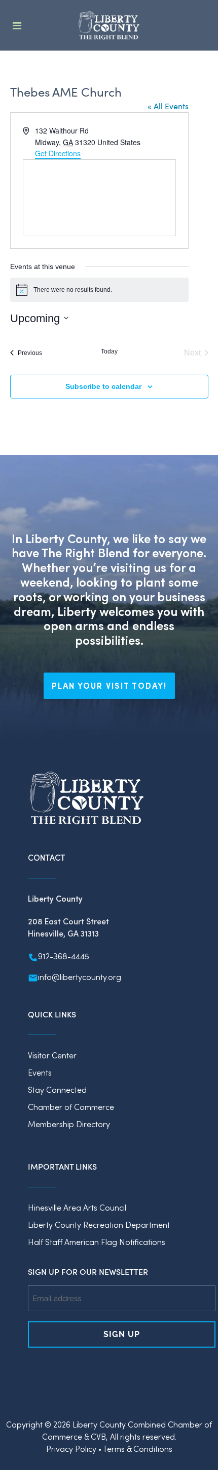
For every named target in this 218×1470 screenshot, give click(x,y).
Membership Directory (69, 1124)
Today (109, 351)
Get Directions (58, 153)
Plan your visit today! (109, 685)
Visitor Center (52, 1055)
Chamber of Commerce (71, 1106)
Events (40, 1072)
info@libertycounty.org (79, 976)
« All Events (168, 106)
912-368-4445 (63, 956)
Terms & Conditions (137, 1448)
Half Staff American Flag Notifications (96, 1241)
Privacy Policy (71, 1448)
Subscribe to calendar (103, 386)
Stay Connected (57, 1089)
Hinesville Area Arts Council (77, 1207)
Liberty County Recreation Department (99, 1224)
